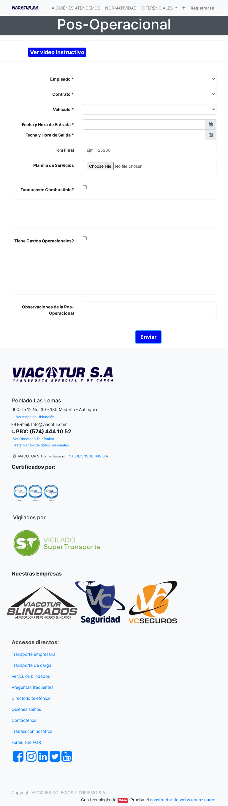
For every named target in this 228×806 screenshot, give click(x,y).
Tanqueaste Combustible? (47, 189)
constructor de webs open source (182, 799)
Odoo (123, 800)
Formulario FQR (26, 742)
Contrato (62, 94)
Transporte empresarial (34, 654)
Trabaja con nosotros (32, 731)
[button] (184, 7)
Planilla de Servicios (53, 165)
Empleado (61, 78)
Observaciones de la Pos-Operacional (48, 310)
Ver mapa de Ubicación (35, 417)
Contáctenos (24, 720)
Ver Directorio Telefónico (33, 439)
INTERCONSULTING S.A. (88, 456)
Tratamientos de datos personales (41, 445)
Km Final (65, 150)
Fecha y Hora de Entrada (47, 124)
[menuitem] (76, 7)
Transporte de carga (32, 665)
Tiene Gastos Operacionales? (44, 240)
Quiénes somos (26, 709)
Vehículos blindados (31, 676)
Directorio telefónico (31, 698)
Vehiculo (62, 109)
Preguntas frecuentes (33, 687)
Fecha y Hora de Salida (49, 134)
